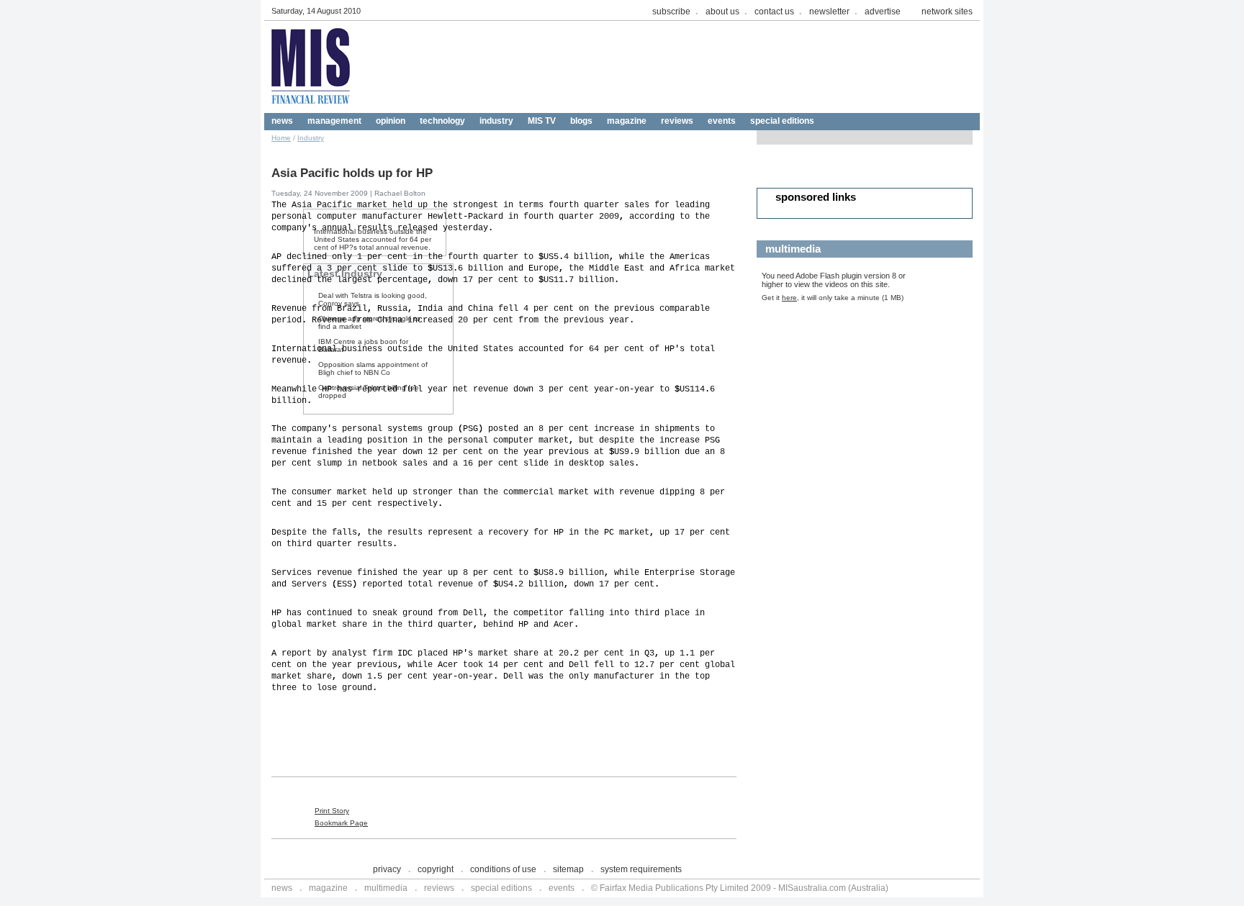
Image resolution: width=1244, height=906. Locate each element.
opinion (390, 121)
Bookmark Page (341, 823)
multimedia (385, 888)
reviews (677, 121)
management (334, 121)
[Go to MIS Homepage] (311, 109)
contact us (774, 11)
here (789, 298)
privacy (387, 869)
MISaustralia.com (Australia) (833, 888)
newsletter (829, 11)
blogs (581, 121)
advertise (883, 11)
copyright (436, 869)
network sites (947, 11)
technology (442, 121)
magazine (626, 121)
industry (496, 121)
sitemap (568, 869)
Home (281, 138)
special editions (782, 121)
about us (722, 11)
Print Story (332, 811)
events (722, 121)
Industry (310, 138)
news (282, 121)
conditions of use (503, 869)
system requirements (641, 869)
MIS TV (542, 121)
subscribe (671, 11)
